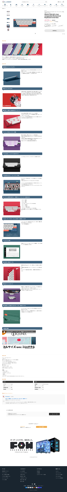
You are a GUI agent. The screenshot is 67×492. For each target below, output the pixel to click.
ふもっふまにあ (58, 476)
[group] (33, 445)
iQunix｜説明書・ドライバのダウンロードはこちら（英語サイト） (16, 398)
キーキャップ (22, 5)
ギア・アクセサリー (56, 5)
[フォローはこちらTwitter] (32, 484)
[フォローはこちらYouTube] (34, 484)
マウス (11, 5)
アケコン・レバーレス (45, 5)
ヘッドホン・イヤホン (39, 5)
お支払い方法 (22, 474)
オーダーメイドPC (5, 478)
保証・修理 (22, 481)
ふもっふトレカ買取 (59, 474)
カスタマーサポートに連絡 (41, 474)
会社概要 (25, 485)
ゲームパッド (50, 5)
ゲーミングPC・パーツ (5, 5)
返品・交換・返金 (23, 479)
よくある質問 (22, 471)
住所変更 (38, 471)
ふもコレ (57, 471)
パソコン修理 (4, 479)
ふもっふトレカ (58, 472)
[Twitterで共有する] (64, 34)
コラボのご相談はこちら (6, 476)
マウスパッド (27, 5)
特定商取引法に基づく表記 (30, 485)
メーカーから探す (62, 5)
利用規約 (36, 485)
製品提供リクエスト (5, 471)
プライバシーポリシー (40, 485)
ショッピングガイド (23, 472)
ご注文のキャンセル (23, 478)
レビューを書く (41, 426)
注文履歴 (38, 472)
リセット (43, 1)
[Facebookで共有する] (62, 34)
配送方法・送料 (22, 476)
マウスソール (33, 5)
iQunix (3, 8)
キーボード (16, 5)
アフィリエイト (4, 472)
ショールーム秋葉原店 (59, 478)
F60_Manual (7, 396)
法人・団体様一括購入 (5, 474)
